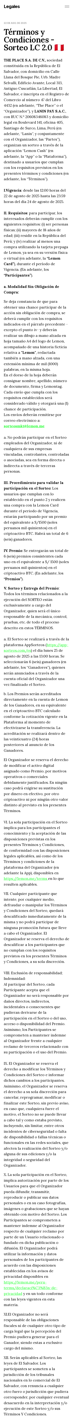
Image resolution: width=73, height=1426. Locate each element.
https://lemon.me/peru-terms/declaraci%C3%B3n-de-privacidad (30, 1288)
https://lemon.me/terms (26, 878)
